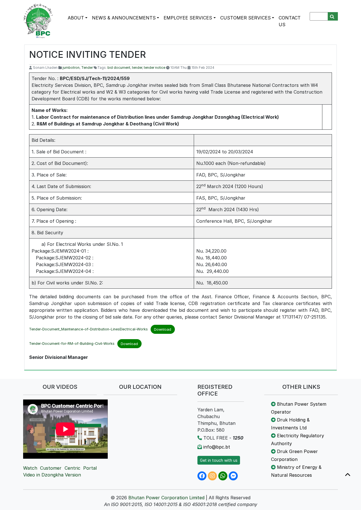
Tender (87, 67)
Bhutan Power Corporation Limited (166, 497)
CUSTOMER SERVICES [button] (245, 18)
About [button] (76, 18)
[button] (347, 475)
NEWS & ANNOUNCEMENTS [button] (124, 18)
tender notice (154, 67)
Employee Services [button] (188, 18)
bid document (118, 67)
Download (162, 329)
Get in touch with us (218, 460)
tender (137, 67)
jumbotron (71, 67)
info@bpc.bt (216, 447)
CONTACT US (290, 21)
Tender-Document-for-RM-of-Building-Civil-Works (72, 344)
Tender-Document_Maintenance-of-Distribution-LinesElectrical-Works (88, 329)
